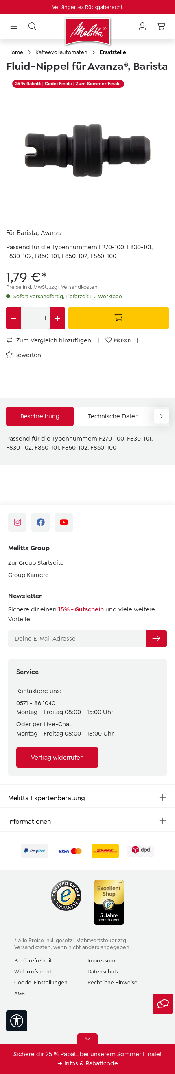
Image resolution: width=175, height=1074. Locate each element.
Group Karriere (28, 575)
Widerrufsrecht (33, 971)
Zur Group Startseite (36, 563)
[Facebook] (40, 522)
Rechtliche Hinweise (113, 982)
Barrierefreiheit (33, 960)
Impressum (101, 960)
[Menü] (14, 26)
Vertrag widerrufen (57, 757)
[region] (87, 150)
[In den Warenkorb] (118, 318)
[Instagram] (17, 522)
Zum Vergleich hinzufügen (53, 340)
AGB (19, 993)
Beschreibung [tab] (39, 416)
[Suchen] (32, 26)
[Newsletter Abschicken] (156, 638)
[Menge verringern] (13, 318)
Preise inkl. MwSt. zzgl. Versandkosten (52, 287)
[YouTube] (64, 522)
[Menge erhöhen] (57, 318)
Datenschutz (103, 971)
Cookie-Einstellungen (41, 982)
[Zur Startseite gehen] (87, 31)
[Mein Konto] (142, 26)
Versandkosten (32, 947)
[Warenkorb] (161, 26)
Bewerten (27, 355)
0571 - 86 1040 (35, 703)
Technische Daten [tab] (113, 416)
